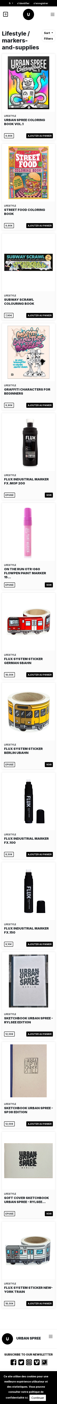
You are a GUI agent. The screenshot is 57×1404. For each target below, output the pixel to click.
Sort (47, 33)
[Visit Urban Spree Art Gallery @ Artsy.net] (44, 1362)
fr (10, 3)
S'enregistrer (41, 3)
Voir (49, 495)
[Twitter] (21, 1362)
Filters (48, 38)
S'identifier (23, 3)
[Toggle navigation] (52, 14)
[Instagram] (29, 1362)
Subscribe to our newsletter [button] (28, 1354)
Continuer (37, 1398)
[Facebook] (13, 1362)
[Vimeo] (37, 1362)
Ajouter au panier (40, 135)
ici (26, 1397)
